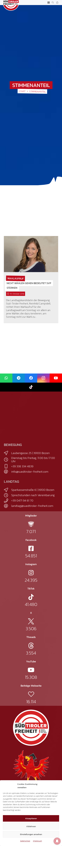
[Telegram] (18, 378)
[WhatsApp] (6, 378)
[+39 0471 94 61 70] (7, 501)
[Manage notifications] (57, 841)
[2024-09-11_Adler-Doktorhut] (31, 768)
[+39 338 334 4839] (7, 466)
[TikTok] (31, 387)
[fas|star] (31, 524)
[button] (49, 2)
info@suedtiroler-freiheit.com (29, 471)
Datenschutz (25, 841)
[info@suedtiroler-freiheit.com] (7, 472)
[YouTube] (56, 378)
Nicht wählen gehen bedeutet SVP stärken (29, 285)
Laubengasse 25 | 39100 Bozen (30, 453)
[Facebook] (31, 378)
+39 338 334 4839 (22, 466)
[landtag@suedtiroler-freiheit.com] (7, 506)
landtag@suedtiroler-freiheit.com (32, 506)
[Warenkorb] (57, 2)
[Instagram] (43, 378)
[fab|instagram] (31, 573)
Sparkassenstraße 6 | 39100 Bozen (32, 490)
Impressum (37, 841)
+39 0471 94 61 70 (22, 500)
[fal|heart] (31, 694)
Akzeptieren (31, 818)
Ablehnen (31, 826)
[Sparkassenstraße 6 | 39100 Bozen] (7, 490)
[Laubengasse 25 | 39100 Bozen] (7, 453)
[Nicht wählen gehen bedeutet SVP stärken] (31, 254)
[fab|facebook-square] (31, 548)
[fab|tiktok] (31, 597)
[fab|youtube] (31, 670)
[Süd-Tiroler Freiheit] (31, 728)
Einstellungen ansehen (31, 834)
